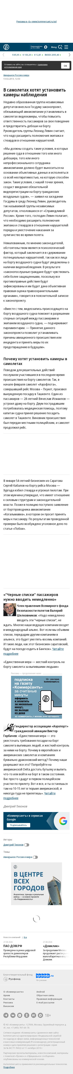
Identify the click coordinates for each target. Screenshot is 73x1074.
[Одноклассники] (26, 1015)
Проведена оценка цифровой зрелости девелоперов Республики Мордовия (19, 953)
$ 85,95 (15, 54)
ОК (65, 65)
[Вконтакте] (12, 1015)
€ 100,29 (27, 54)
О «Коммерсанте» (13, 991)
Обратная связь (45, 995)
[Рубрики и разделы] (66, 47)
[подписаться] (27, 844)
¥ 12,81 (37, 54)
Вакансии (8, 1006)
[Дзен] (19, 1015)
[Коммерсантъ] (6, 47)
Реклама (8, 1002)
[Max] (40, 1015)
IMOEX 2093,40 (52, 54)
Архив (6, 995)
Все (25, 937)
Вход (54, 47)
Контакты (8, 998)
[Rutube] (33, 1015)
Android (40, 991)
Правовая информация (49, 998)
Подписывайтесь (18, 825)
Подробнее (9, 1067)
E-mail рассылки (45, 1002)
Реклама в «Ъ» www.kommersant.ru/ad (36, 21)
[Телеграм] (5, 1015)
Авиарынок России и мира (16, 75)
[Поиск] (60, 47)
